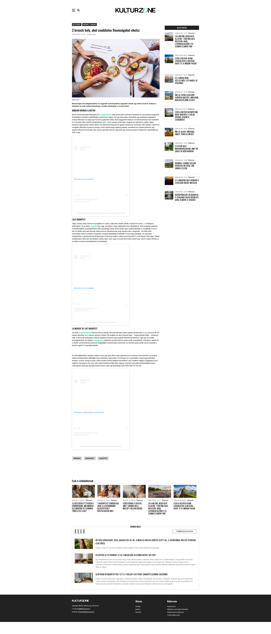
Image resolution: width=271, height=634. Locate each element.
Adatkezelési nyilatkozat (175, 612)
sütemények (98, 340)
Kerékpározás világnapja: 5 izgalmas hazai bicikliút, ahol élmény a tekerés (187, 197)
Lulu (144, 224)
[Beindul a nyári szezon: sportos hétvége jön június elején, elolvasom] (169, 163)
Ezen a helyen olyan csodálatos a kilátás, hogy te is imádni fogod (185, 61)
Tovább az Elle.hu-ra (184, 531)
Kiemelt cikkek (89, 25)
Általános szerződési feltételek (177, 609)
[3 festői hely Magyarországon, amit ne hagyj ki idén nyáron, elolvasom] (169, 146)
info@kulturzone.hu (83, 609)
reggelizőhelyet (85, 333)
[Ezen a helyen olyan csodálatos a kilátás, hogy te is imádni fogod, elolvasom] (169, 59)
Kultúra (138, 609)
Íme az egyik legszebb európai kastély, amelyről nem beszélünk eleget (187, 97)
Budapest (90, 458)
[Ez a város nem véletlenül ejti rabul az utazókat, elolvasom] (169, 78)
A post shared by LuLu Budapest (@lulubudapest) (100, 322)
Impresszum (171, 606)
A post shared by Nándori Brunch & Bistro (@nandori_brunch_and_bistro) (100, 213)
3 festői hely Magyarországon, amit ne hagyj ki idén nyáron (186, 149)
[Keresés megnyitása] (78, 10)
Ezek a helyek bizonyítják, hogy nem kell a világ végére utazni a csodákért (186, 115)
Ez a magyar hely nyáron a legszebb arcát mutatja (187, 181)
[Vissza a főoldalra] (135, 10)
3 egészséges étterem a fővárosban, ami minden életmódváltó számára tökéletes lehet (83, 507)
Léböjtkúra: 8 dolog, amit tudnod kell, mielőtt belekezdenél (133, 506)
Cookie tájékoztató (173, 615)
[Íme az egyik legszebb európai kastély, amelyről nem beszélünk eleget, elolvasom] (169, 95)
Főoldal (138, 606)
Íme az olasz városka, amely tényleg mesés (185, 133)
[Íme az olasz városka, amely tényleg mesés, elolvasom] (169, 132)
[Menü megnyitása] (73, 10)
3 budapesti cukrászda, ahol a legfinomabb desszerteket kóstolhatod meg (108, 507)
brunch (77, 458)
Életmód (77, 25)
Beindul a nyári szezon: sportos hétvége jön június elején (185, 166)
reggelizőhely (105, 115)
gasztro (103, 458)
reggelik (93, 226)
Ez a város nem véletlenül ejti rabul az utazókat (186, 80)
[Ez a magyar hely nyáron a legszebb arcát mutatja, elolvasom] (169, 180)
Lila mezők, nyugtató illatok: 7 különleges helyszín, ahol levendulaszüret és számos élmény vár (185, 41)
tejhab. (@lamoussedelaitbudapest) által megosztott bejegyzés (101, 446)
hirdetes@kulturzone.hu (86, 612)
